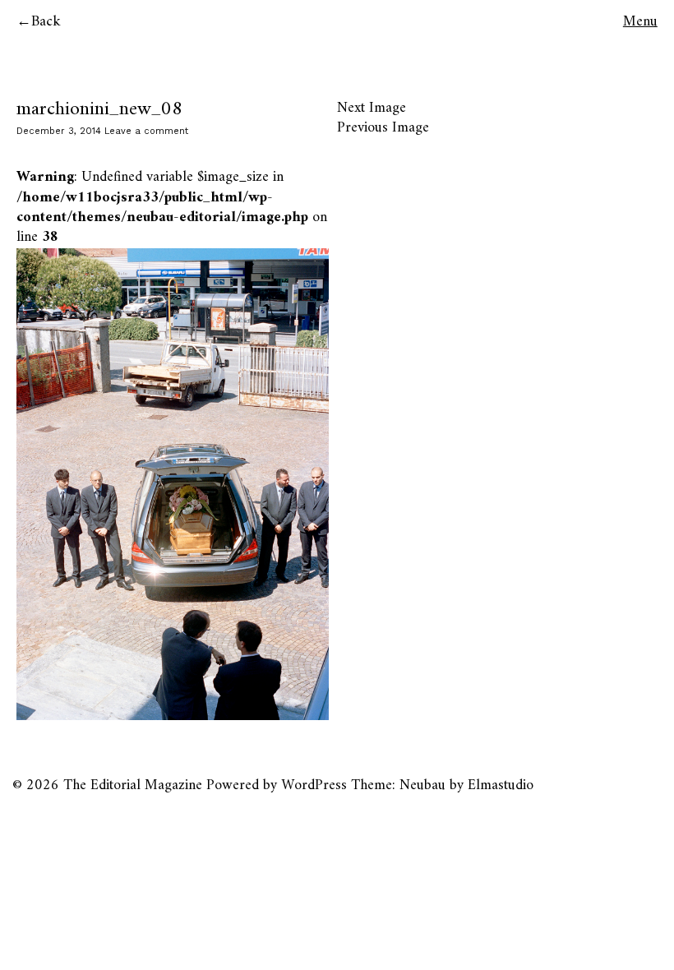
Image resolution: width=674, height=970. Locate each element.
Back (46, 22)
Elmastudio (500, 785)
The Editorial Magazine (132, 785)
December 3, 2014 (58, 131)
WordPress (314, 785)
